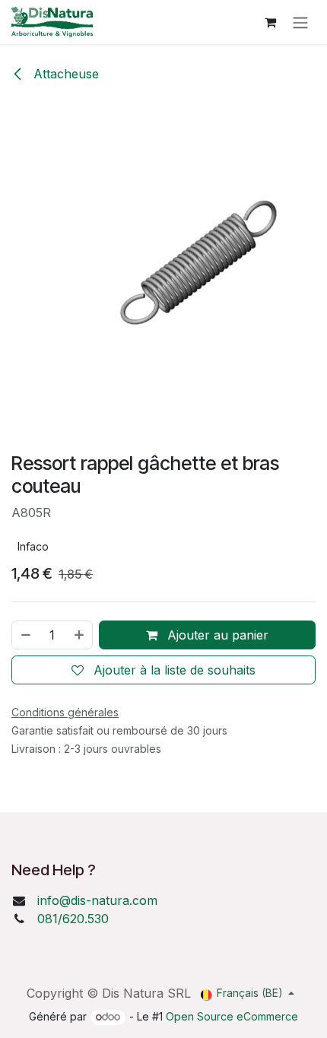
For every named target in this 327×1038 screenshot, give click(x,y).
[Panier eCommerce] (270, 22)
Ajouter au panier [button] (216, 635)
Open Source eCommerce (232, 1016)
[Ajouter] (80, 635)
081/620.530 (73, 918)
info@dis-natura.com (97, 900)
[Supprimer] (25, 635)
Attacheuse (64, 73)
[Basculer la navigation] (300, 22)
